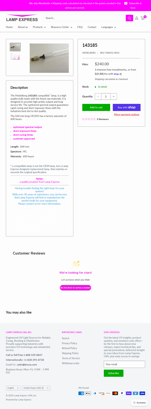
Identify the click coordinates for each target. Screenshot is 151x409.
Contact (92, 27)
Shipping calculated (105, 79)
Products (38, 27)
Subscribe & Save (135, 5)
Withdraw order (70, 363)
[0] (143, 18)
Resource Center (60, 27)
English (11, 388)
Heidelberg (89, 52)
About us (23, 27)
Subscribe (113, 373)
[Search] (129, 18)
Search (65, 338)
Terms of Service (71, 358)
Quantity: (87, 96)
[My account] (136, 18)
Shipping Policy (70, 353)
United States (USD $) (34, 388)
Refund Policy (69, 348)
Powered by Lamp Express (18, 399)
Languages (107, 27)
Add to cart (96, 107)
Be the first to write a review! (75, 287)
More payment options (126, 114)
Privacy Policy (69, 343)
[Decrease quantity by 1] (98, 96)
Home (9, 27)
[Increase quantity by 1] (114, 96)
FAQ (80, 27)
